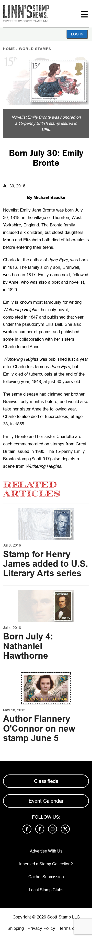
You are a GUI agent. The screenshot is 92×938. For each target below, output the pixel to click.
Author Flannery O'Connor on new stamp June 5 (39, 728)
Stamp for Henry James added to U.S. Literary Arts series (45, 563)
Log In (77, 34)
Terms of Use (72, 928)
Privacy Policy (41, 928)
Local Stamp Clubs (46, 890)
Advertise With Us (46, 851)
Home (9, 49)
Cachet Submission (46, 877)
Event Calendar (46, 801)
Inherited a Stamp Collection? (46, 864)
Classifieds (46, 781)
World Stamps (35, 49)
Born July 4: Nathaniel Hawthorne (28, 646)
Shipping (15, 928)
